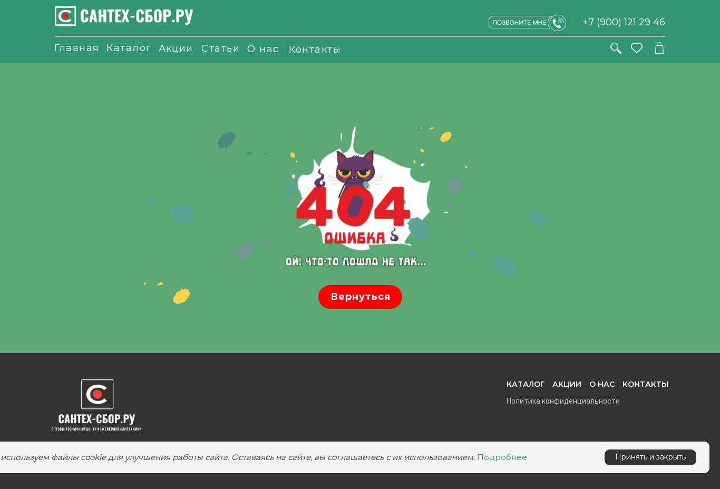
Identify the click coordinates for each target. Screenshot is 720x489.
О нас (263, 49)
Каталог (129, 48)
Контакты (315, 49)
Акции (176, 48)
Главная (77, 48)
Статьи (220, 48)
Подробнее (502, 457)
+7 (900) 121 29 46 (623, 22)
